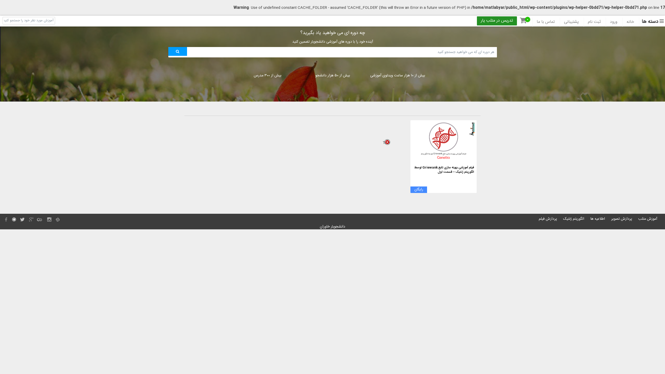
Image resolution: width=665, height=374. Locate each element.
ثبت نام (594, 22)
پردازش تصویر (621, 219)
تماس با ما (546, 22)
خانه (630, 22)
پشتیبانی (571, 22)
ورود (613, 22)
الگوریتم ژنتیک (573, 219)
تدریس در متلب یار (497, 20)
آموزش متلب (647, 219)
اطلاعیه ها (597, 219)
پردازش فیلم (548, 219)
